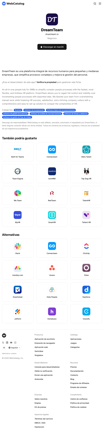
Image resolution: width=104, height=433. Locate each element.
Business (18, 110)
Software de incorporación (34, 110)
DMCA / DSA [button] (40, 423)
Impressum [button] (39, 427)
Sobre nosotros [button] (41, 399)
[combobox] (14, 348)
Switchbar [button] (39, 351)
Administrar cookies (9, 353)
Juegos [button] (73, 343)
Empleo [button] (38, 403)
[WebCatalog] (4, 335)
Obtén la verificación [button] (43, 371)
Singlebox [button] (39, 355)
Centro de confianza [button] (78, 399)
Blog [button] (72, 379)
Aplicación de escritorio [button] (45, 339)
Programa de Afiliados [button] (79, 383)
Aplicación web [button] (41, 347)
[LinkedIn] (7, 343)
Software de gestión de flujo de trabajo (17, 117)
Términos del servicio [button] (44, 419)
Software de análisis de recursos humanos (46, 114)
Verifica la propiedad (46, 82)
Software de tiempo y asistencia (76, 114)
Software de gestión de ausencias (15, 114)
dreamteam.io (52, 34)
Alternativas (10, 235)
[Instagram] (15, 343)
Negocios (52, 38)
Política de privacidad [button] (79, 403)
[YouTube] (11, 343)
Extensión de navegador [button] (45, 343)
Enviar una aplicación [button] (44, 375)
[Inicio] (13, 4)
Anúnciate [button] (39, 379)
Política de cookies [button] (78, 407)
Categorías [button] (75, 347)
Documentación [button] (76, 371)
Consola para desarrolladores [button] (47, 367)
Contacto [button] (74, 375)
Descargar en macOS (53, 47)
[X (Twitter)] (3, 343)
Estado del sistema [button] (78, 387)
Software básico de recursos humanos (61, 110)
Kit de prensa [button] (40, 407)
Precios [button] (73, 367)
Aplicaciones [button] (75, 339)
